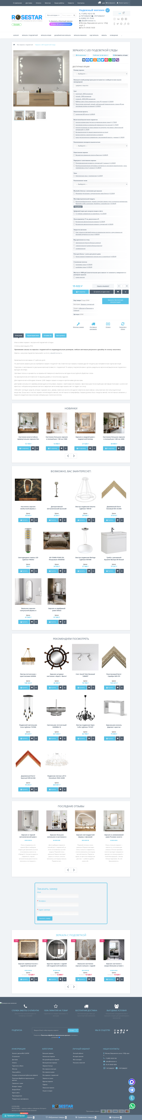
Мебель (104, 35)
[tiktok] (125, 24)
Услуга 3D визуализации (61, 24)
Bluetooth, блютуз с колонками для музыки (88, 191)
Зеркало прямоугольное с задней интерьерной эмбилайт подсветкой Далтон (28, 965)
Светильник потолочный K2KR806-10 (56, 726)
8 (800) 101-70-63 (87, 18)
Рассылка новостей (79, 1063)
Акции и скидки (47, 1091)
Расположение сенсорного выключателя (87, 142)
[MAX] (131, 1082)
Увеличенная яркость (81, 112)
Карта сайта (16, 1093)
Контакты (81, 3)
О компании (17, 3)
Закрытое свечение (80, 230)
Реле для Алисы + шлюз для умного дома (87, 254)
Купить (25, 520)
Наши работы (59, 3)
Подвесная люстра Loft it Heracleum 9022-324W (56, 777)
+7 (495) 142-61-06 (87, 13)
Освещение (114, 35)
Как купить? (60, 335)
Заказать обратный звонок (61, 21)
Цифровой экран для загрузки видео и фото (88, 211)
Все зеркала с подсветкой (50, 1075)
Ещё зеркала (94, 35)
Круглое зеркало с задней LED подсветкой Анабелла (57, 965)
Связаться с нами (17, 1083)
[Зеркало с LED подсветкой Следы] (19, 115)
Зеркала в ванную (80, 35)
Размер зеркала (79, 70)
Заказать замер (44, 918)
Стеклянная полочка (80, 262)
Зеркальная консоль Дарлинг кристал (114, 726)
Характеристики (33, 335)
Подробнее (78, 207)
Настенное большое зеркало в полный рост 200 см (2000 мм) (114, 438)
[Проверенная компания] (8, 1003)
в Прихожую (89, 308)
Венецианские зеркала (50, 1063)
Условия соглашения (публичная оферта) (25, 1075)
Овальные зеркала (48, 1088)
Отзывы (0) (47, 335)
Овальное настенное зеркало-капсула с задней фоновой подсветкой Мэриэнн (85, 965)
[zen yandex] (121, 24)
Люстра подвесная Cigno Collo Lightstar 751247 (85, 726)
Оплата (38, 3)
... (121, 35)
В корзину (25, 448)
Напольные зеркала (49, 1056)
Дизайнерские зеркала (62, 35)
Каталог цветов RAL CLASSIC (20, 1053)
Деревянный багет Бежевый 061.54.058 (113, 508)
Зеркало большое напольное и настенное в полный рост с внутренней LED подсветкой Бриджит (56, 836)
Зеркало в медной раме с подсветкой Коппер (85, 438)
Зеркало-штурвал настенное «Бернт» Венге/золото (57, 675)
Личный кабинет (78, 1053)
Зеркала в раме (46, 35)
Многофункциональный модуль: (84, 199)
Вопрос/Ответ (16, 1089)
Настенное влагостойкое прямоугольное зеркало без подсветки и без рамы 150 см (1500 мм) (28, 438)
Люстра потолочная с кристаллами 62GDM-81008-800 (28, 675)
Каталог (16, 35)
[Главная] (14, 45)
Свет (75, 91)
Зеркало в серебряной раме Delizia (56, 609)
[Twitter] (118, 24)
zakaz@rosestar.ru (88, 20)
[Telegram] (122, 19)
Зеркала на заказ (48, 1078)
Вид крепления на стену (82, 240)
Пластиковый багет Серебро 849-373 (113, 675)
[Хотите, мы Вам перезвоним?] (132, 1098)
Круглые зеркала (48, 1081)
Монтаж (48, 3)
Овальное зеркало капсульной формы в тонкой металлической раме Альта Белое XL (28, 609)
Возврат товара (17, 1086)
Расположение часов (80, 180)
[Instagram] (114, 19)
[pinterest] (128, 24)
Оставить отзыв (121, 55)
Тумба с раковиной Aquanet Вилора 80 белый (114, 559)
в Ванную (82, 308)
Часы (75, 173)
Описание (18, 335)
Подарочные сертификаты (20, 1099)
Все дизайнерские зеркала (51, 1059)
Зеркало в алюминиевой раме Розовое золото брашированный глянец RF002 (113, 836)
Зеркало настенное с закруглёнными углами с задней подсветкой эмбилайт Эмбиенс (114, 965)
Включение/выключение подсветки (86, 120)
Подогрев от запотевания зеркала (85, 160)
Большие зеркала (48, 1053)
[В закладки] (33, 448)
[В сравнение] (37, 448)
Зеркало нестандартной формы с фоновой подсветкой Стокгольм (85, 836)
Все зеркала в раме (48, 1072)
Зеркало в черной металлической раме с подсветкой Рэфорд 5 (28, 836)
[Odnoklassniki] (114, 24)
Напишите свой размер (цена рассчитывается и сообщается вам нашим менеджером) (97, 81)
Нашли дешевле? (103, 286)
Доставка (29, 3)
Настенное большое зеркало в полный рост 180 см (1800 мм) (57, 438)
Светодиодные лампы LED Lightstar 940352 (28, 559)
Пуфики (45, 1084)
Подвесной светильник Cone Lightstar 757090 (28, 726)
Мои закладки (77, 1059)
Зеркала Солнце (48, 1066)
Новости (71, 3)
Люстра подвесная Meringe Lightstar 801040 (85, 559)
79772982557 (85, 16)
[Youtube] (126, 19)
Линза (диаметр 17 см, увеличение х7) (86, 219)
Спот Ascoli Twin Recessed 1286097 (85, 675)
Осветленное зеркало (81, 152)
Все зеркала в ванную (49, 1069)
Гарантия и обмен (17, 1066)
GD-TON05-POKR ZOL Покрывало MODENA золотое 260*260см (57, 559)
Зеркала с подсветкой (30, 35)
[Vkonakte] (118, 19)
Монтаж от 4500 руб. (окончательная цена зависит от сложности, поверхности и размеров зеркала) (100, 274)
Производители (17, 1096)
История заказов (78, 1056)
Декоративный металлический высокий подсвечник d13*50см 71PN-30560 (56, 508)
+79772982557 (99, 16)
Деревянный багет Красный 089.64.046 (28, 777)
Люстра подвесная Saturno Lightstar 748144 (85, 508)
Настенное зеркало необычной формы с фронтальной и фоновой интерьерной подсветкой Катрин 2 (28, 508)
